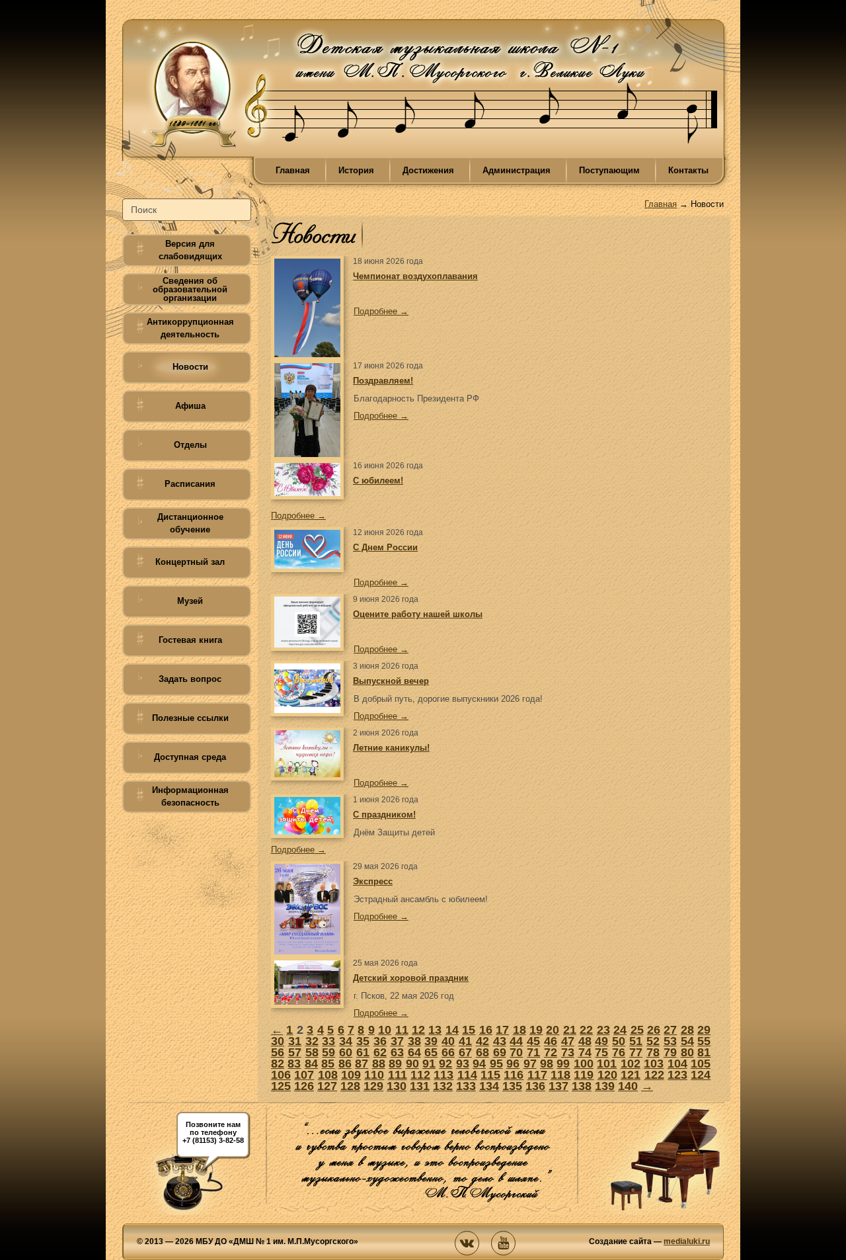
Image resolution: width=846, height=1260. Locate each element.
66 (448, 1052)
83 (294, 1063)
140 (628, 1086)
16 (485, 1029)
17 (502, 1029)
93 (462, 1063)
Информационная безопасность (190, 796)
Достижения (428, 170)
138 (582, 1086)
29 (704, 1029)
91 (429, 1063)
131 (420, 1086)
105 (701, 1063)
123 (677, 1074)
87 (361, 1063)
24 (620, 1029)
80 (687, 1052)
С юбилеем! (378, 480)
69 (499, 1052)
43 (499, 1041)
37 (397, 1041)
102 (630, 1063)
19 (536, 1029)
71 (533, 1052)
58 (312, 1052)
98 (546, 1063)
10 (384, 1029)
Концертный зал (190, 562)
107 (304, 1074)
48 (585, 1041)
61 (362, 1052)
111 (397, 1074)
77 (635, 1052)
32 (312, 1041)
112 (420, 1074)
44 (516, 1041)
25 (637, 1029)
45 (533, 1041)
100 (584, 1063)
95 (496, 1063)
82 (277, 1063)
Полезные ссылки (190, 718)
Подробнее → (381, 311)
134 (489, 1086)
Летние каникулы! (391, 748)
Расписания (190, 484)
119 (584, 1074)
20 (552, 1029)
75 (601, 1052)
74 (585, 1052)
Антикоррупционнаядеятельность (190, 328)
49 (601, 1041)
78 (653, 1052)
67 (465, 1052)
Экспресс (373, 881)
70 (516, 1052)
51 (635, 1041)
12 (418, 1029)
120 (607, 1074)
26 (653, 1029)
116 (513, 1074)
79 (670, 1052)
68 (482, 1052)
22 (586, 1029)
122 (654, 1074)
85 (327, 1063)
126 (304, 1086)
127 (327, 1086)
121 (630, 1074)
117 (537, 1074)
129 (373, 1086)
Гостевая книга (190, 640)
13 (435, 1029)
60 (345, 1052)
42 (482, 1041)
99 (563, 1063)
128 (350, 1086)
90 (412, 1063)
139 (605, 1086)
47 (567, 1041)
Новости (190, 367)
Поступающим (609, 170)
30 (277, 1041)
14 (452, 1029)
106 (281, 1074)
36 (380, 1041)
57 (294, 1052)
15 (468, 1029)
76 (618, 1052)
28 (687, 1029)
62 (380, 1052)
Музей (190, 601)
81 (704, 1052)
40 (448, 1041)
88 (378, 1063)
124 (701, 1074)
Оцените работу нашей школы (417, 614)
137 (558, 1086)
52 (653, 1041)
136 (535, 1086)
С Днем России (385, 547)
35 (362, 1041)
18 (519, 1029)
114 (467, 1074)
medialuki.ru (687, 1241)
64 (414, 1052)
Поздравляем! (383, 381)
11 (401, 1029)
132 (443, 1086)
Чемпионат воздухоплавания (415, 276)
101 (607, 1063)
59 (328, 1052)
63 (397, 1052)
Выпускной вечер (391, 681)
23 (603, 1029)
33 (328, 1041)
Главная (293, 170)
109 (351, 1074)
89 (395, 1063)
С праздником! (384, 814)
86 (345, 1063)
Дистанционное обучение (190, 523)
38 (414, 1041)
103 (654, 1063)
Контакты (688, 170)
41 (465, 1041)
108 (328, 1074)
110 (374, 1074)
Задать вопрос (190, 679)
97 (530, 1063)
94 (479, 1063)
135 (512, 1086)
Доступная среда (190, 757)
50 (618, 1041)
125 (281, 1086)
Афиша (190, 406)
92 (445, 1063)
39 (431, 1041)
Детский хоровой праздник (411, 978)
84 (311, 1063)
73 (567, 1052)
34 (345, 1041)
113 (443, 1074)
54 (687, 1041)
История (356, 170)
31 (294, 1041)
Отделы (190, 445)
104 (677, 1063)
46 (550, 1041)
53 (670, 1041)
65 (431, 1052)
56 (277, 1052)
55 (704, 1041)
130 (396, 1086)
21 (569, 1029)
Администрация (516, 170)
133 (466, 1086)
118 (560, 1074)
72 (550, 1052)
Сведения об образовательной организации (190, 289)
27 (670, 1029)
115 (490, 1074)
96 (512, 1063)
